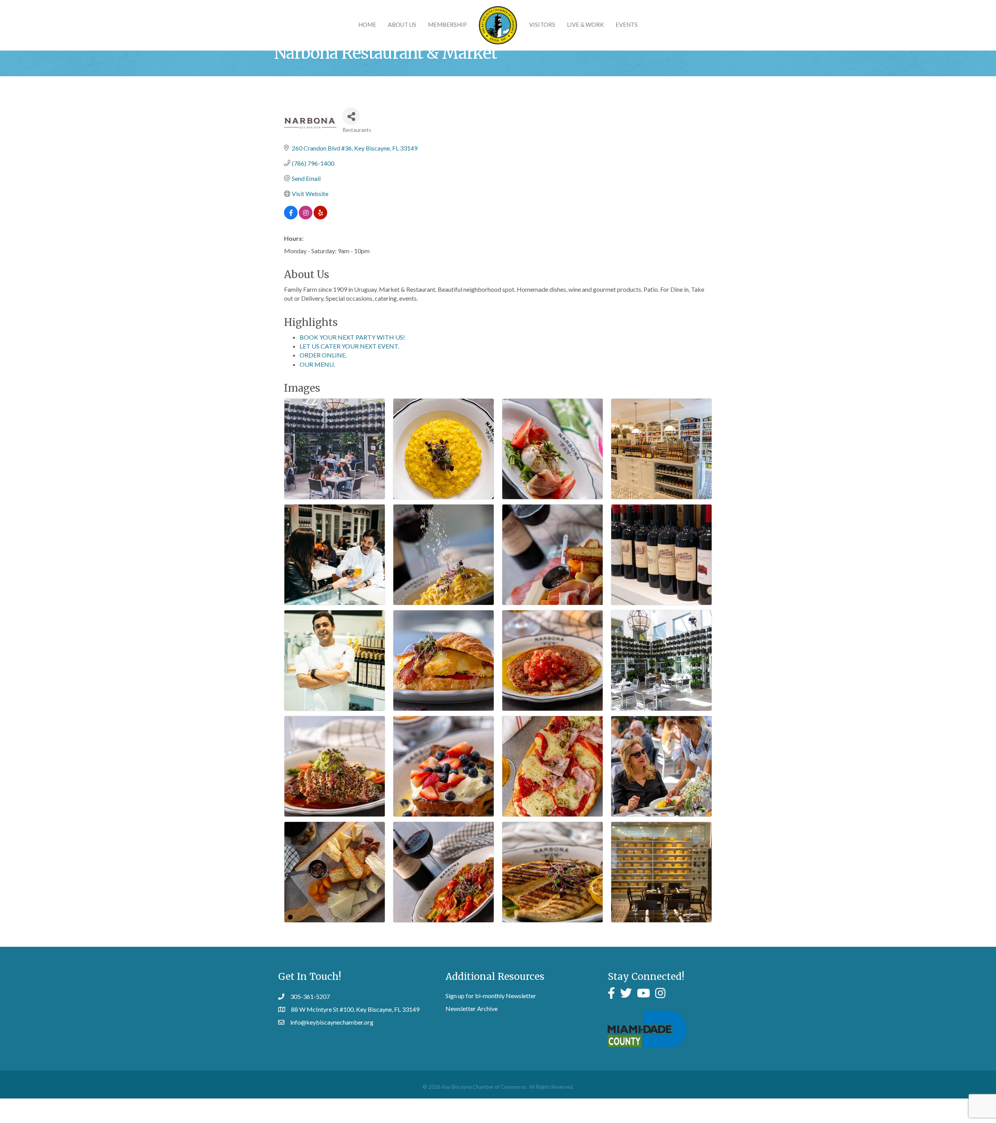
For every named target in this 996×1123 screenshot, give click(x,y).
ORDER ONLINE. (323, 355)
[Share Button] (351, 116)
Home (367, 24)
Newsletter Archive (471, 1008)
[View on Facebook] (291, 217)
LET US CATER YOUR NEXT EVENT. (349, 346)
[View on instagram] (305, 217)
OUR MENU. (317, 364)
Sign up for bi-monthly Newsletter (490, 995)
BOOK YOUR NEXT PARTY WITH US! (352, 337)
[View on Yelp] (320, 217)
